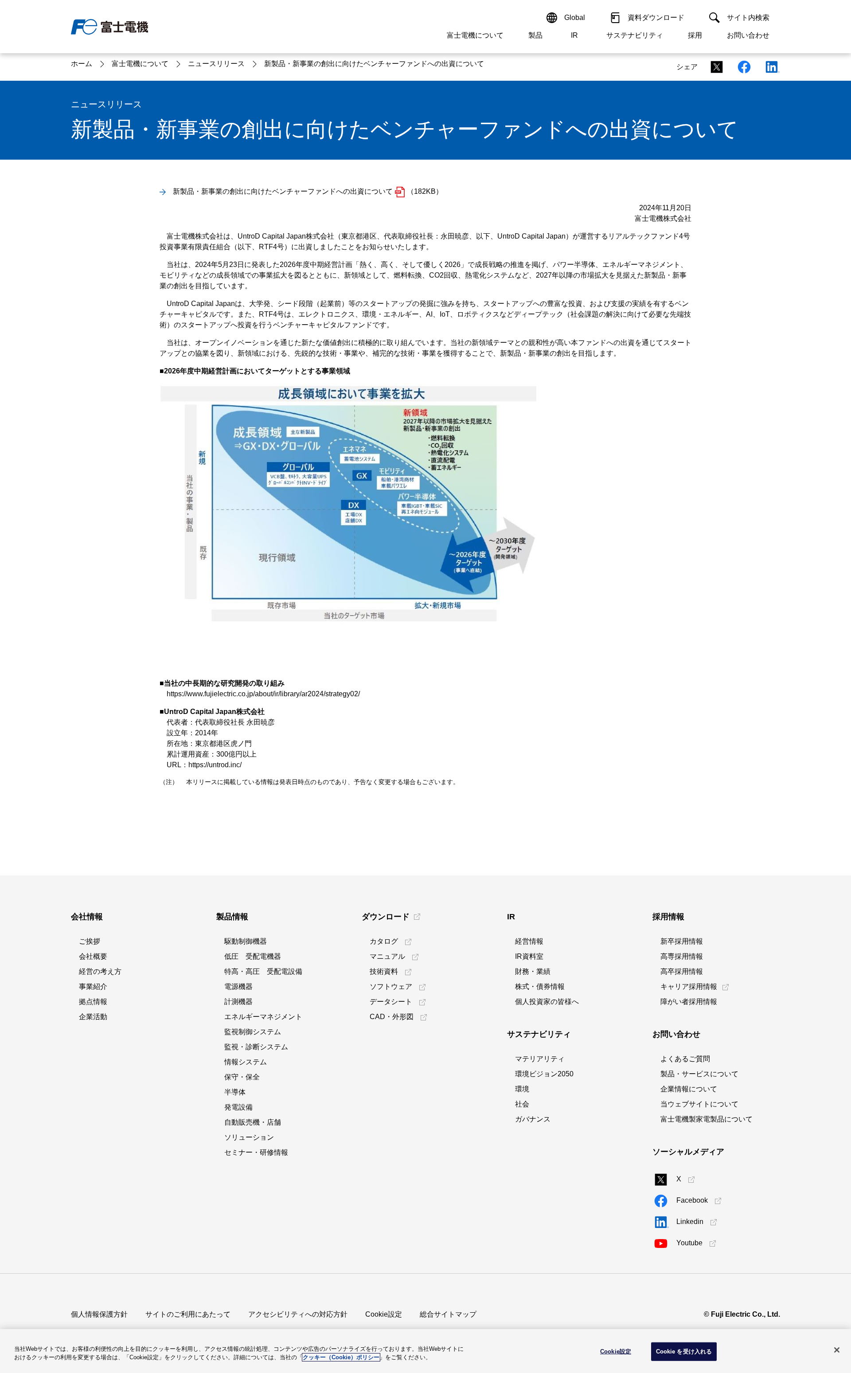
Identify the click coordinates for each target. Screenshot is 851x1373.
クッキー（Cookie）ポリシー (341, 1357)
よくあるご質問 (685, 1059)
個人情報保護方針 (99, 1314)
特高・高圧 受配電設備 (263, 971)
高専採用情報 (681, 956)
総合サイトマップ (448, 1314)
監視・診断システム (256, 1047)
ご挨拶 (89, 941)
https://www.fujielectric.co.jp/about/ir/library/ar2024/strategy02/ (263, 694)
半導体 (235, 1092)
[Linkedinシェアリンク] (769, 66)
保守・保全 (242, 1077)
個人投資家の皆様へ (547, 1001)
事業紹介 (93, 986)
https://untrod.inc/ (215, 765)
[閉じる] (837, 1350)
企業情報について (688, 1089)
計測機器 (238, 1001)
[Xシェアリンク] (714, 66)
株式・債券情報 (540, 986)
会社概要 (93, 956)
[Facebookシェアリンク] (741, 66)
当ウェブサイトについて (699, 1104)
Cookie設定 (383, 1314)
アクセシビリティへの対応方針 (297, 1314)
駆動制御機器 (245, 941)
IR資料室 (529, 956)
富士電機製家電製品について (706, 1119)
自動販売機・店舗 (252, 1122)
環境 (522, 1089)
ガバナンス (532, 1119)
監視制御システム (252, 1032)
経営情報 (529, 941)
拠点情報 (93, 1001)
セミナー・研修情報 (256, 1152)
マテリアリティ (540, 1059)
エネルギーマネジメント (263, 1016)
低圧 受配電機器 (252, 956)
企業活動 (93, 1016)
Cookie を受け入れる (684, 1351)
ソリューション (249, 1137)
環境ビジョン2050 (544, 1074)
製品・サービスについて (699, 1074)
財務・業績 (532, 971)
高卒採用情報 (681, 971)
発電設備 (238, 1107)
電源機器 (238, 986)
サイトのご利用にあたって (187, 1314)
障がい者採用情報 (688, 1001)
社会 (522, 1104)
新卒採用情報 (681, 941)
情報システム (245, 1062)
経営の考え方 (100, 971)
